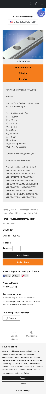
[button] (31, 4)
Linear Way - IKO (10, 213)
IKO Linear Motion (28, 209)
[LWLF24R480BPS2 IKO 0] (23, 44)
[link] (23, 389)
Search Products (14, 337)
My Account (31, 335)
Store (13, 209)
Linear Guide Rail (29, 213)
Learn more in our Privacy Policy (15, 373)
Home (5, 209)
